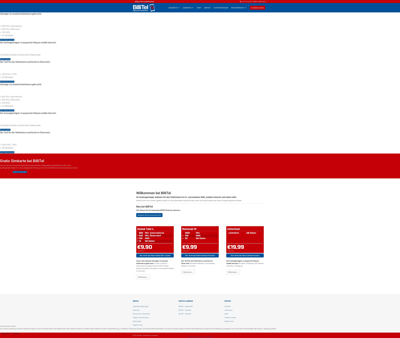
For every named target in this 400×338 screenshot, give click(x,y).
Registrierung (237, 8)
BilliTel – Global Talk (186, 306)
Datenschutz (229, 321)
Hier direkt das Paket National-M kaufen (200, 255)
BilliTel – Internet (185, 314)
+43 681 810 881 (247, 1)
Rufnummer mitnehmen (141, 314)
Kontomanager (221, 8)
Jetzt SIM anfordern (20, 172)
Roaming (136, 310)
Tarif (199, 8)
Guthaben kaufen (257, 8)
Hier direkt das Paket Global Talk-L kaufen (155, 255)
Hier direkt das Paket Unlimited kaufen (245, 255)
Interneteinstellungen (140, 306)
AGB (226, 314)
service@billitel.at (260, 1)
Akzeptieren (5, 333)
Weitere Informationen (195, 337)
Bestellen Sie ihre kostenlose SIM (149, 215)
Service (207, 8)
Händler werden (230, 317)
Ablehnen (16, 333)
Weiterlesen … (143, 277)
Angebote (173, 8)
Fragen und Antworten (141, 317)
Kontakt (227, 306)
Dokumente (137, 321)
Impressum (228, 310)
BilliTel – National (185, 310)
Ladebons (187, 8)
